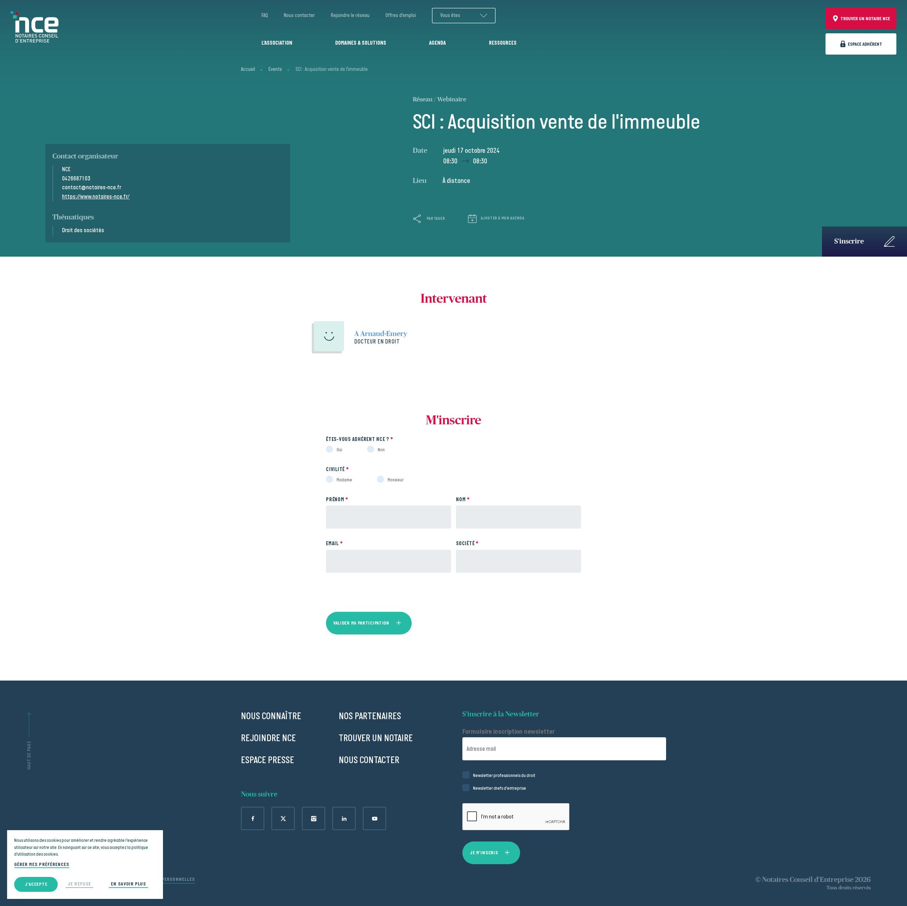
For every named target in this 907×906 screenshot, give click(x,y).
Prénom (337, 499)
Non (381, 450)
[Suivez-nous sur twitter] (283, 818)
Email (334, 543)
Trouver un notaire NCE (865, 19)
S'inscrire (849, 241)
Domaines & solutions (360, 43)
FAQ (264, 15)
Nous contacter (299, 15)
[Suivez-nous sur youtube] (374, 818)
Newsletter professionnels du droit (504, 775)
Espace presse (267, 760)
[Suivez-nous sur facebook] (252, 818)
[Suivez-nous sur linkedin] (344, 818)
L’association (276, 43)
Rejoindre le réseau (350, 15)
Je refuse (79, 884)
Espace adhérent (865, 44)
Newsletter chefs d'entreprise (499, 788)
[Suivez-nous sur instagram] (313, 818)
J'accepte (36, 884)
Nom (463, 499)
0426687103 (76, 178)
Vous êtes (450, 15)
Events (275, 69)
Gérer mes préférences (41, 864)
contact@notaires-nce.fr (92, 187)
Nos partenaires (370, 716)
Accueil (248, 69)
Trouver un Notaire (376, 738)
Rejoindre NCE (268, 738)
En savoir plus (128, 884)
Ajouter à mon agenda (502, 218)
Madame (344, 480)
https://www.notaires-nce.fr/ (96, 196)
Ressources (503, 43)
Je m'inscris (484, 853)
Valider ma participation (361, 623)
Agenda (437, 43)
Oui (339, 450)
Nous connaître (271, 716)
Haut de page (29, 755)
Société (467, 543)
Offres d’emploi (400, 15)
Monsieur (396, 480)
